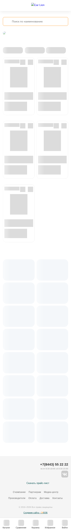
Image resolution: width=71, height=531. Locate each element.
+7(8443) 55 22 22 (54, 464)
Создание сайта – (35, 512)
